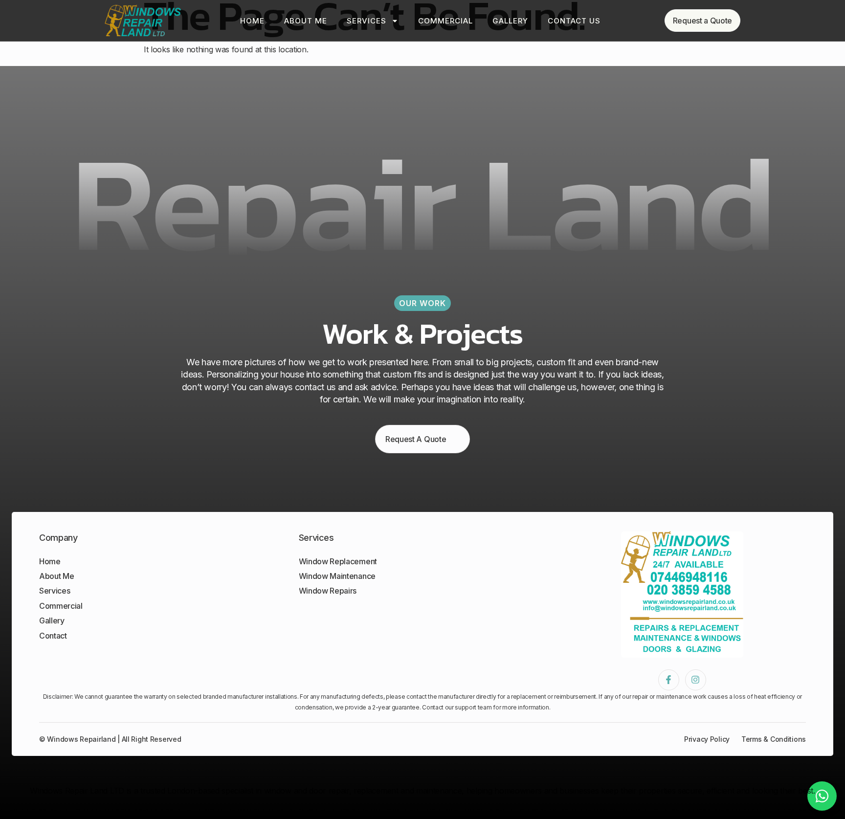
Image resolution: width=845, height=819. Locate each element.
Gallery (510, 20)
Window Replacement (338, 561)
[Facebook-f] (668, 679)
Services (366, 20)
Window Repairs (328, 591)
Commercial (445, 20)
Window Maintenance (337, 576)
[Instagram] (695, 679)
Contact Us (574, 20)
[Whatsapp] (822, 796)
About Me (305, 20)
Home (252, 20)
